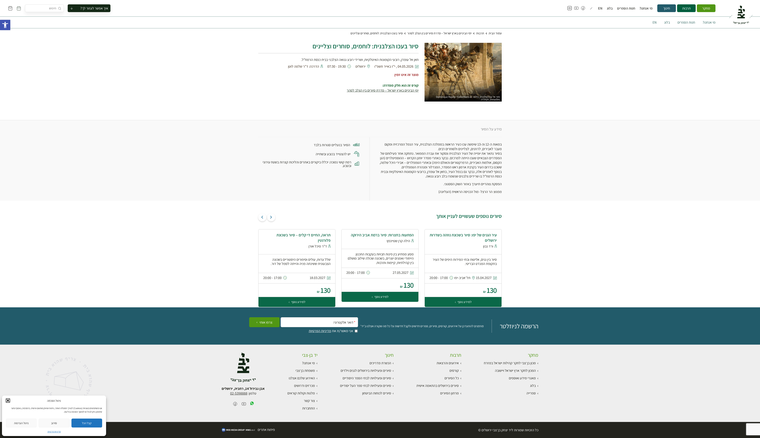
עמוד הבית (495, 33)
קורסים (454, 370)
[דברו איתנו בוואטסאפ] (252, 404)
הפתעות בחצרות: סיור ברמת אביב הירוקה (382, 235)
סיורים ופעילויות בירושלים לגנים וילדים (366, 370)
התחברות (308, 408)
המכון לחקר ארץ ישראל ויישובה (515, 370)
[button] (5, 25)
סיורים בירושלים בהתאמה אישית (437, 385)
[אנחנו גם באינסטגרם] (569, 8)
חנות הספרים (626, 8)
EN (600, 8)
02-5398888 (238, 393)
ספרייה (531, 393)
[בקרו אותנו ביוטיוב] (576, 8)
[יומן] (18, 8)
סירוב (54, 423)
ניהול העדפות (21, 423)
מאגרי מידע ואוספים (522, 378)
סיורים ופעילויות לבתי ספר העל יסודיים (365, 385)
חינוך (666, 8)
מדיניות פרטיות (54, 431)
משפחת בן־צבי (305, 370)
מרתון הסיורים (449, 393)
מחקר (706, 8)
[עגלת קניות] (10, 8)
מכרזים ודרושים (304, 385)
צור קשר (309, 400)
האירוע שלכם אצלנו (302, 378)
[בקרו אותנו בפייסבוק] (583, 8)
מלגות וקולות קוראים (301, 393)
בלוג (610, 8)
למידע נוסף (464, 302)
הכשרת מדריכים (380, 363)
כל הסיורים (452, 378)
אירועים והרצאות (448, 363)
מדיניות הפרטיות (320, 331)
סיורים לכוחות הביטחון (376, 393)
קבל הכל (86, 423)
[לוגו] (741, 13)
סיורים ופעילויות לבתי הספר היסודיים (367, 378)
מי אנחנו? (646, 8)
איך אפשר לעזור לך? (94, 8)
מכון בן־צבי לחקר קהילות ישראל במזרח (510, 363)
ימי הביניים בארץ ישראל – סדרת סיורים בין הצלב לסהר (439, 33)
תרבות (686, 8)
